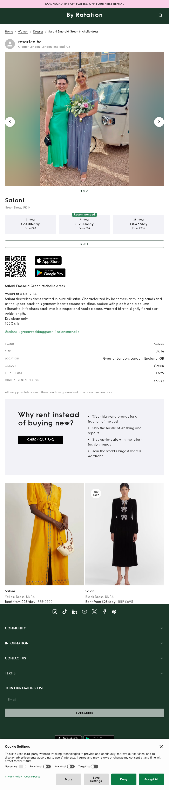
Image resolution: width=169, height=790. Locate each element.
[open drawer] (6, 16)
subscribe (84, 713)
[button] (84, 628)
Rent (84, 244)
